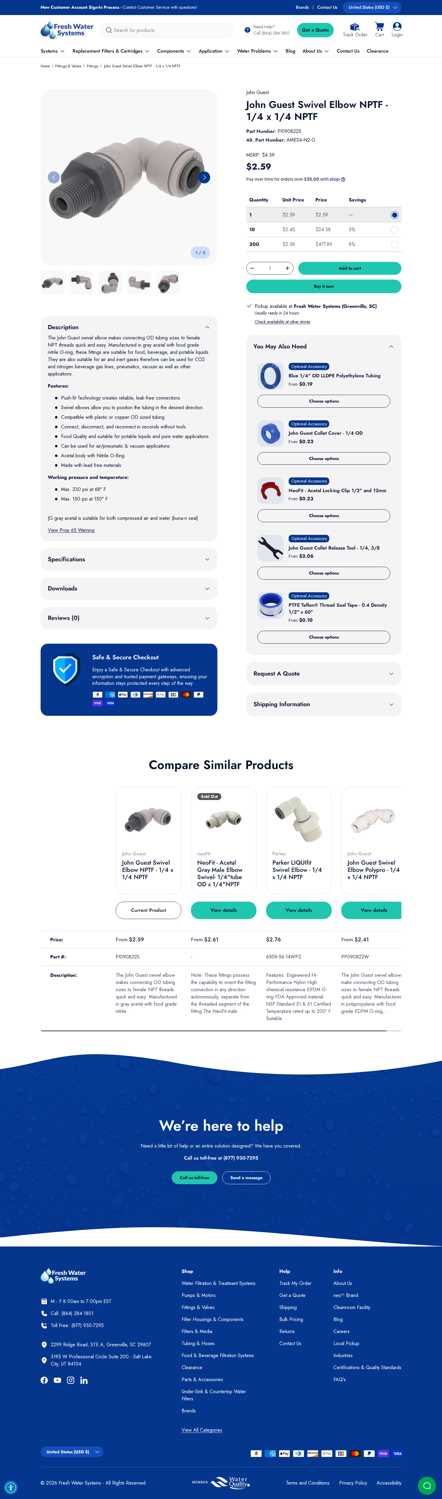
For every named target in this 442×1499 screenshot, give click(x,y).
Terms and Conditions (308, 1482)
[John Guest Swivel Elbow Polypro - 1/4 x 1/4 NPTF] (374, 819)
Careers (341, 1331)
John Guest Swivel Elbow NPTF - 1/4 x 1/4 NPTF (142, 66)
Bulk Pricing (291, 1319)
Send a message (246, 1178)
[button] (379, 30)
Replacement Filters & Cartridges (107, 51)
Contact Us (327, 7)
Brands (302, 7)
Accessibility (389, 1482)
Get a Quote (315, 29)
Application (211, 51)
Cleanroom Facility (351, 1307)
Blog (290, 51)
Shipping (288, 1307)
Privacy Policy (353, 1482)
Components (170, 51)
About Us (312, 51)
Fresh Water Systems (80, 1482)
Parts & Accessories (202, 1379)
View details (223, 910)
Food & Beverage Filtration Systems (218, 1355)
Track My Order (295, 1283)
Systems (49, 51)
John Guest (257, 92)
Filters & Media (197, 1331)
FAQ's (339, 1379)
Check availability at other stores (282, 322)
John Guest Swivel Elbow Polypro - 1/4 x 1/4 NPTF (374, 869)
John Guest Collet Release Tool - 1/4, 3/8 (334, 547)
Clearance (377, 51)
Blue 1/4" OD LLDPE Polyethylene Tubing (335, 375)
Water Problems (254, 51)
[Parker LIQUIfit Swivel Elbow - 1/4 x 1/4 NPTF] (298, 819)
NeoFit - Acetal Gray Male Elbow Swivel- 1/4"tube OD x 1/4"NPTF (219, 873)
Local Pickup (346, 1343)
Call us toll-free (194, 1178)
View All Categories (202, 1430)
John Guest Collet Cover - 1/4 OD (326, 433)
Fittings (92, 66)
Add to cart (350, 268)
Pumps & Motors (199, 1295)
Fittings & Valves (68, 66)
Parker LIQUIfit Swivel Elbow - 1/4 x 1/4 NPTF (297, 869)
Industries (343, 1355)
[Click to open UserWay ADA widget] (11, 1487)
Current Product (148, 910)
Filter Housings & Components (213, 1319)
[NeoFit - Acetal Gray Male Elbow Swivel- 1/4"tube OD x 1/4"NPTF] (223, 819)
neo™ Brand (345, 1295)
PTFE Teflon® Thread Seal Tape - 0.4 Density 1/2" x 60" (338, 608)
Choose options (324, 401)
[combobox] (167, 30)
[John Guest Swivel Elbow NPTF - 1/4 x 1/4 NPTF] (148, 819)
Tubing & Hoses (198, 1343)
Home (45, 66)
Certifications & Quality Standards (367, 1367)
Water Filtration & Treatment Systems (219, 1283)
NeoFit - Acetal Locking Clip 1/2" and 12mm (337, 490)
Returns (287, 1331)
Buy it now (324, 286)
